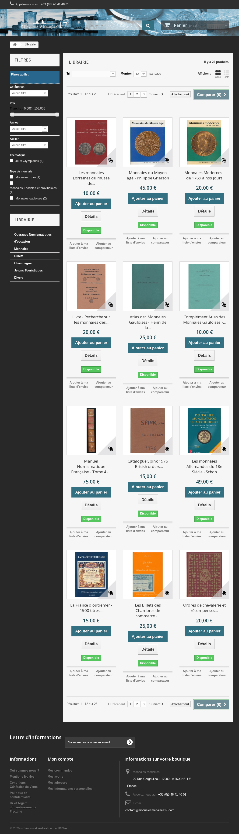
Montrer (126, 73)
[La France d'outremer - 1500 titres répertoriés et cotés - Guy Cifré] (91, 574)
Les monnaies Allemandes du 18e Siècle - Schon (204, 466)
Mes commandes (60, 770)
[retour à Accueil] (14, 45)
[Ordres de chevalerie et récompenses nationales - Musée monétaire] (204, 574)
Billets (18, 256)
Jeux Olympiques (29, 161)
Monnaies (21, 249)
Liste (226, 77)
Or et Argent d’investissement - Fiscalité (23, 807)
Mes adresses (57, 782)
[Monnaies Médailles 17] (44, 24)
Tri (68, 73)
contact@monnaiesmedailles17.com (149, 810)
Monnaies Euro (27, 177)
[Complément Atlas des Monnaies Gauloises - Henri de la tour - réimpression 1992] (204, 286)
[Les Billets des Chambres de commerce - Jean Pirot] (147, 574)
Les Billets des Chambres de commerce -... (148, 610)
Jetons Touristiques (28, 270)
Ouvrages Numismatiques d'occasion (33, 238)
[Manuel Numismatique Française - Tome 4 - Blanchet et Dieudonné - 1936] (91, 430)
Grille (218, 77)
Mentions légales (22, 776)
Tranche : (16, 108)
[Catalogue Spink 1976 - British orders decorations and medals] (147, 430)
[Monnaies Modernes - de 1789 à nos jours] (204, 142)
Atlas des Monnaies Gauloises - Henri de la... (147, 322)
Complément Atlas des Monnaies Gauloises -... (204, 319)
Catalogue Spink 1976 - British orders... (148, 463)
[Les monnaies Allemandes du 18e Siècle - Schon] (204, 430)
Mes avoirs (55, 776)
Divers (18, 277)
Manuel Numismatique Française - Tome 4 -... (91, 466)
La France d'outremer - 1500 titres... (91, 607)
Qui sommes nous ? (24, 770)
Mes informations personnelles (70, 788)
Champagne (23, 263)
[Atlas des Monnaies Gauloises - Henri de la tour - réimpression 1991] (147, 286)
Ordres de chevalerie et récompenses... (204, 607)
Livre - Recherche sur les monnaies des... (91, 319)
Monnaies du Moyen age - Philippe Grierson (148, 175)
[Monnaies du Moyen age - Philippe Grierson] (147, 142)
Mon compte (61, 759)
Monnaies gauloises (31, 198)
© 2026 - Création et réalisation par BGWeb (39, 828)
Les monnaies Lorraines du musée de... (91, 178)
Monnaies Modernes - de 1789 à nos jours (204, 175)
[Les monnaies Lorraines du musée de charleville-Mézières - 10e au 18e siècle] (91, 142)
